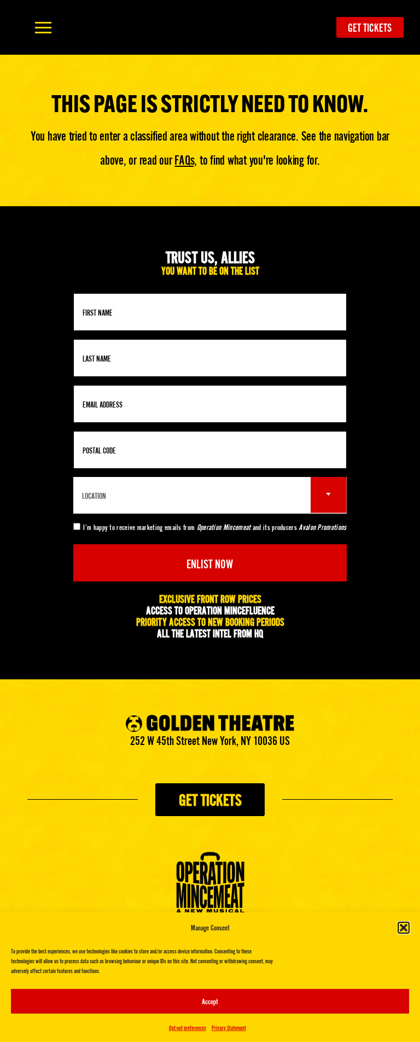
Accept (210, 1001)
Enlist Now (209, 563)
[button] (403, 927)
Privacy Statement (229, 1027)
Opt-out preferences (187, 1027)
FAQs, (185, 158)
